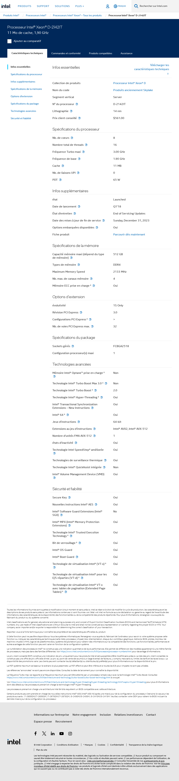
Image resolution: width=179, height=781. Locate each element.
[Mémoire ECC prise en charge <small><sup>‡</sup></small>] (94, 285)
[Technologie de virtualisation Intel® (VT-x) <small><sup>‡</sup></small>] (54, 567)
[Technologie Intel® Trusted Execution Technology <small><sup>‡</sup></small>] (71, 535)
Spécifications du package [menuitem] (25, 103)
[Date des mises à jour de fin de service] (103, 220)
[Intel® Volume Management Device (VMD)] (54, 477)
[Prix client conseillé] (79, 118)
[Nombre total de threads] (86, 144)
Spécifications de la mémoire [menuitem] (26, 89)
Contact (151, 715)
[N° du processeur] (77, 104)
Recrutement (63, 721)
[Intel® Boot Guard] (77, 556)
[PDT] (60, 179)
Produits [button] (24, 6)
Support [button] (43, 6)
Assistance (127, 53)
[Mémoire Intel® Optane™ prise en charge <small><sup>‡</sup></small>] (54, 376)
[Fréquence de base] (79, 158)
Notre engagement (84, 715)
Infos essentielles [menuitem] (20, 67)
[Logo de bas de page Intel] (14, 741)
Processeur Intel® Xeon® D (129, 83)
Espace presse (43, 721)
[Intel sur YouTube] (62, 734)
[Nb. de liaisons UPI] (78, 172)
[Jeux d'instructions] (79, 421)
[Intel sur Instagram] (70, 734)
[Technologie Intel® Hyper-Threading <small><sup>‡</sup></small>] (101, 397)
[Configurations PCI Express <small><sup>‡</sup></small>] (90, 319)
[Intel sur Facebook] (35, 734)
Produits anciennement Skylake (133, 90)
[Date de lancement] (79, 206)
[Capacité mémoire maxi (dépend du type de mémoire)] (71, 257)
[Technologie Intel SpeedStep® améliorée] (54, 453)
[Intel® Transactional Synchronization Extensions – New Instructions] (92, 407)
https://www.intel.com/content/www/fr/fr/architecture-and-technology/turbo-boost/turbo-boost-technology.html (58, 677)
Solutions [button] (62, 6)
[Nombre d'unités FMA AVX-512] (94, 435)
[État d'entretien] (75, 213)
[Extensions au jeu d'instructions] (94, 428)
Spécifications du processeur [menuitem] (26, 74)
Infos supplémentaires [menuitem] (23, 81)
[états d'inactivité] (76, 442)
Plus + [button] (79, 6)
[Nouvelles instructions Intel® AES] (96, 504)
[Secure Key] (69, 497)
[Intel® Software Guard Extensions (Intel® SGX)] (61, 514)
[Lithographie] (71, 111)
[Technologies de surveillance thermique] (105, 460)
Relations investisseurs (128, 715)
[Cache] (63, 165)
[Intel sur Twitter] (44, 734)
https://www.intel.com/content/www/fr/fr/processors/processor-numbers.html (96, 651)
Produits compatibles (100, 53)
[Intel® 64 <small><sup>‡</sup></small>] (68, 414)
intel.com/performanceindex (100, 761)
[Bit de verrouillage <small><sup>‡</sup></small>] (80, 542)
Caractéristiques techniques (27, 53)
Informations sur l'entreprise (51, 715)
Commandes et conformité (66, 53)
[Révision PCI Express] (81, 312)
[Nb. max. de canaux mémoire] (91, 278)
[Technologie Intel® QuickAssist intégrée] (104, 467)
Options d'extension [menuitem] (22, 96)
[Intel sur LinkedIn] (53, 734)
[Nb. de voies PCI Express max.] (92, 326)
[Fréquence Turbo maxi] (83, 151)
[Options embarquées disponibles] (97, 227)
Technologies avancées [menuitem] (23, 111)
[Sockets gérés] (73, 346)
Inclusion (105, 715)
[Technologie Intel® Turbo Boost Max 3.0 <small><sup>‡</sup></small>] (106, 383)
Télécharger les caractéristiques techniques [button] (151, 67)
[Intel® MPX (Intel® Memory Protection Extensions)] (69, 525)
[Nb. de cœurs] (72, 137)
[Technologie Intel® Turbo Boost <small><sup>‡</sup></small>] (95, 390)
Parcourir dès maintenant (129, 234)
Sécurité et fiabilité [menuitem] (21, 118)
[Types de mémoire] (79, 264)
